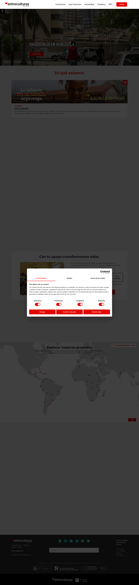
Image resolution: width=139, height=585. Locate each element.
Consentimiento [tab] (41, 278)
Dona (121, 4)
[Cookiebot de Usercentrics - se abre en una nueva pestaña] (101, 272)
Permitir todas (96, 312)
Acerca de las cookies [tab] (98, 278)
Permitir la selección (69, 312)
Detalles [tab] (69, 278)
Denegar (42, 312)
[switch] (59, 304)
